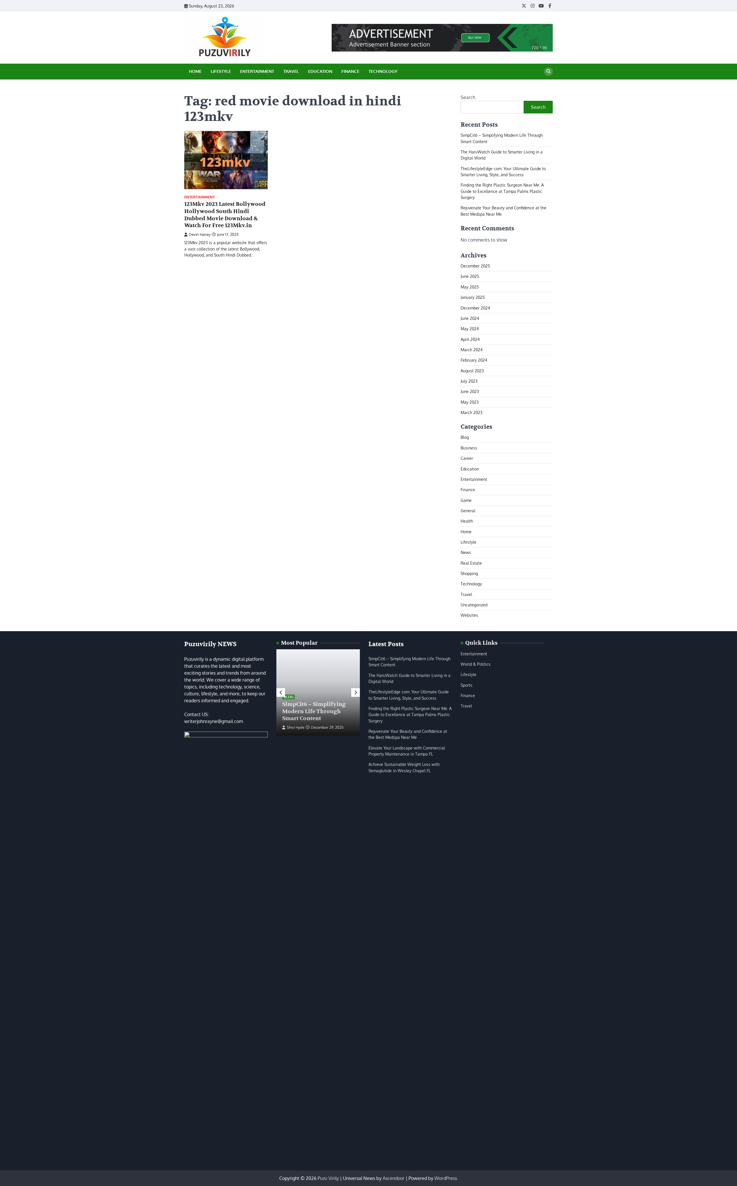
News (466, 552)
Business (469, 447)
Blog (465, 437)
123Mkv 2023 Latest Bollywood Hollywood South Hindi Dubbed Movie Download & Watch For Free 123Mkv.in (224, 215)
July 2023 (469, 381)
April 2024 (470, 339)
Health (467, 520)
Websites (469, 615)
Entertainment (257, 71)
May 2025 (470, 286)
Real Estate (471, 563)
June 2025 (470, 276)
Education (320, 71)
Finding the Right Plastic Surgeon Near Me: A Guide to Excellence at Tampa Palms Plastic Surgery (502, 191)
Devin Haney (199, 234)
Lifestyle (221, 71)
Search (468, 97)
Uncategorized (474, 604)
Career (467, 458)
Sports (466, 685)
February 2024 (474, 360)
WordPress (445, 1178)
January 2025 (473, 297)
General (468, 510)
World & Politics (476, 664)
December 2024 (475, 307)
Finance (350, 71)
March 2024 (472, 349)
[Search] (548, 71)
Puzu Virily (328, 1178)
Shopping (469, 573)
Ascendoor (393, 1178)
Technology (382, 71)
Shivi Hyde (295, 727)
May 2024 (470, 328)
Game (466, 500)
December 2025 (475, 265)
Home (195, 71)
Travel (291, 71)
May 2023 (470, 402)
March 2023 (472, 412)
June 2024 (470, 318)
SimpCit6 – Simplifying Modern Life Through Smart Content (314, 711)
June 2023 (470, 391)
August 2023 (472, 370)
